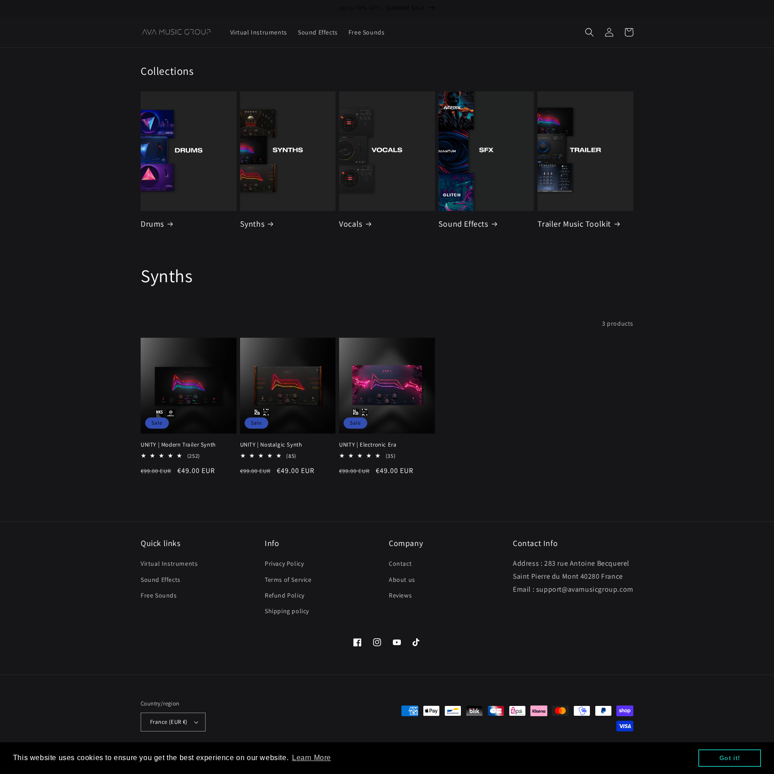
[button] (589, 32)
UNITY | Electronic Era (367, 444)
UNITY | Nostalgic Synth (271, 444)
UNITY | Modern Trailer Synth (178, 444)
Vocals (350, 224)
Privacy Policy (284, 563)
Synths (252, 224)
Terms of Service (288, 580)
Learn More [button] (311, 757)
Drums (152, 224)
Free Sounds (159, 595)
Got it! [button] (729, 757)
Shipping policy (287, 611)
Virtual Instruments (169, 563)
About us (402, 580)
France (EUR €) (169, 722)
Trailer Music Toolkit (574, 224)
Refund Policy (285, 595)
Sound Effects (463, 224)
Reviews (400, 595)
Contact (400, 563)
